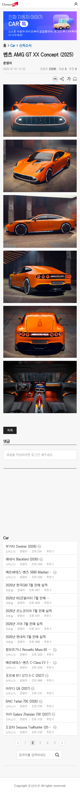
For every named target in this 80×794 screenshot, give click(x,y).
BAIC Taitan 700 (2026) (22, 701)
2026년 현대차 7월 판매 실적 (26, 637)
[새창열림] (12, 4)
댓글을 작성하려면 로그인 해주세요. (29, 455)
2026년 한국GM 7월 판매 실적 (27, 585)
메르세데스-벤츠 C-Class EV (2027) (29, 663)
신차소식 (25, 45)
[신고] (75, 78)
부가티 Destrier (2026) (21, 546)
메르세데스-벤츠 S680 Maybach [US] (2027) (29, 572)
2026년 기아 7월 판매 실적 (24, 624)
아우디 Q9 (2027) (18, 688)
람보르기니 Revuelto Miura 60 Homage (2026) (29, 650)
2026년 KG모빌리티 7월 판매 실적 (29, 598)
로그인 (76, 4)
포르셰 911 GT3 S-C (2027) (25, 676)
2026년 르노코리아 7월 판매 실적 (29, 611)
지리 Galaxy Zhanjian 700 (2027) (28, 714)
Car (12, 45)
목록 (10, 430)
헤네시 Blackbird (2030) (22, 559)
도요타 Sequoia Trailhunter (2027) (29, 727)
